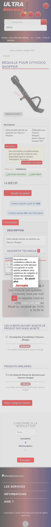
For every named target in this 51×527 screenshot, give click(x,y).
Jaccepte (22, 285)
